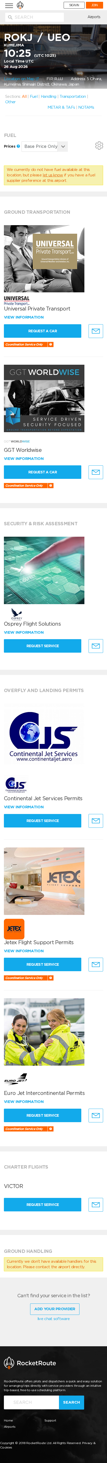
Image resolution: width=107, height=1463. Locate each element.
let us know (53, 175)
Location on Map (20, 79)
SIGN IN (74, 5)
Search (71, 1402)
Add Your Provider (54, 1309)
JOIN (94, 5)
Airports (94, 17)
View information (24, 317)
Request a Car (42, 331)
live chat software (53, 1318)
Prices (10, 146)
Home (8, 1420)
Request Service (42, 646)
